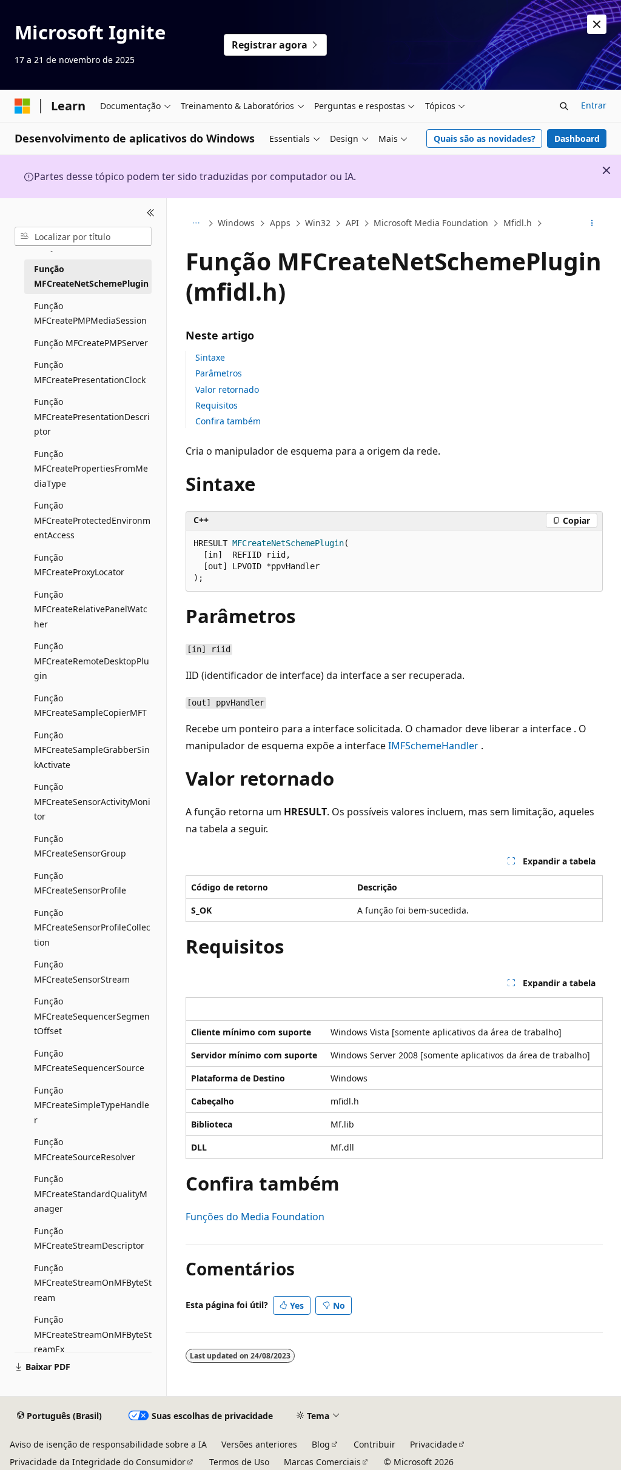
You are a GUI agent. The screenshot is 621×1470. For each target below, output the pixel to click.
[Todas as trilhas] (196, 223)
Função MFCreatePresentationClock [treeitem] (90, 372)
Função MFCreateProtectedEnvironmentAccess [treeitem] (92, 520)
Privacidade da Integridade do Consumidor (98, 1462)
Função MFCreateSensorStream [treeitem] (82, 971)
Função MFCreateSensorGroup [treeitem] (80, 846)
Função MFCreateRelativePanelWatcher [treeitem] (90, 609)
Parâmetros (218, 373)
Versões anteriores (259, 1444)
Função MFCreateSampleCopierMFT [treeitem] (90, 705)
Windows (236, 223)
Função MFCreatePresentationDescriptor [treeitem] (92, 416)
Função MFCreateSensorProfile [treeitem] (80, 883)
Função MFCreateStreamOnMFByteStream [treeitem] (93, 1282)
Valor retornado (227, 389)
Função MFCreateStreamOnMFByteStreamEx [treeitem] (93, 1334)
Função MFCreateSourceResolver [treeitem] (84, 1149)
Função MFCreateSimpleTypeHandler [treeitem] (91, 1105)
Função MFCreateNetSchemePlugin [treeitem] (91, 276)
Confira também (228, 421)
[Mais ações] (591, 223)
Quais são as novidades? (484, 138)
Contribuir (374, 1444)
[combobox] (83, 236)
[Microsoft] (22, 106)
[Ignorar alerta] (596, 24)
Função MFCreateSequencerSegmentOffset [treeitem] (92, 1016)
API (352, 223)
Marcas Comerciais (322, 1462)
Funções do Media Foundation (255, 1216)
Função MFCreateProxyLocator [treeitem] (79, 565)
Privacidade (433, 1444)
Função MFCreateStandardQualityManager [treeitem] (90, 1193)
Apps (280, 223)
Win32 (318, 223)
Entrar (593, 105)
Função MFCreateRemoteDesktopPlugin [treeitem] (91, 660)
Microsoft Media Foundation (431, 223)
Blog (321, 1444)
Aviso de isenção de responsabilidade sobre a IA (108, 1444)
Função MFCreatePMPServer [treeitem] (91, 343)
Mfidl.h (517, 223)
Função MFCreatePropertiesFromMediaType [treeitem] (91, 468)
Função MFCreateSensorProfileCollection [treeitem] (92, 927)
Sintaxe (210, 357)
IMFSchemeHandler (433, 745)
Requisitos (216, 405)
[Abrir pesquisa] (564, 106)
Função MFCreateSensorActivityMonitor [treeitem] (92, 801)
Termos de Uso (239, 1462)
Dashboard (577, 138)
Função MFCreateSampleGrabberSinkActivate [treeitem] (92, 749)
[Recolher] (150, 212)
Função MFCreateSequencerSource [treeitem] (89, 1060)
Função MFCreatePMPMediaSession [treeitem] (90, 313)
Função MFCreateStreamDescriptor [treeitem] (89, 1238)
